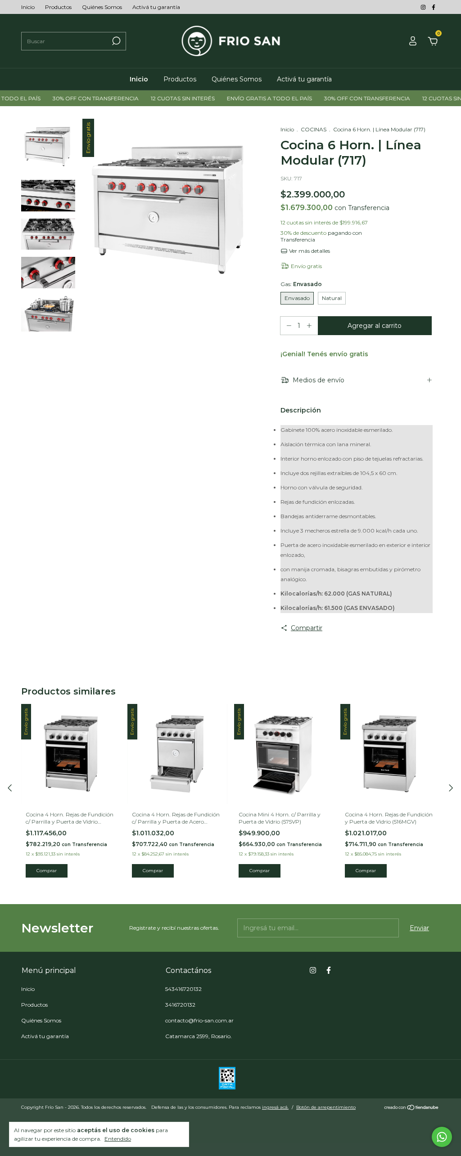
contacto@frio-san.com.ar (199, 1020)
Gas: (301, 284)
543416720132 (183, 989)
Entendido (117, 1138)
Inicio (28, 7)
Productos (58, 7)
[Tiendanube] (412, 1108)
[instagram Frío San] (423, 7)
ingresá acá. (275, 1107)
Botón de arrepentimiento (326, 1107)
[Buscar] (115, 41)
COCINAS (313, 129)
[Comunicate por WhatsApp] (442, 1137)
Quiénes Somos (102, 7)
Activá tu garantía (156, 7)
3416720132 (180, 1004)
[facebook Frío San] (433, 7)
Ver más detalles (309, 250)
